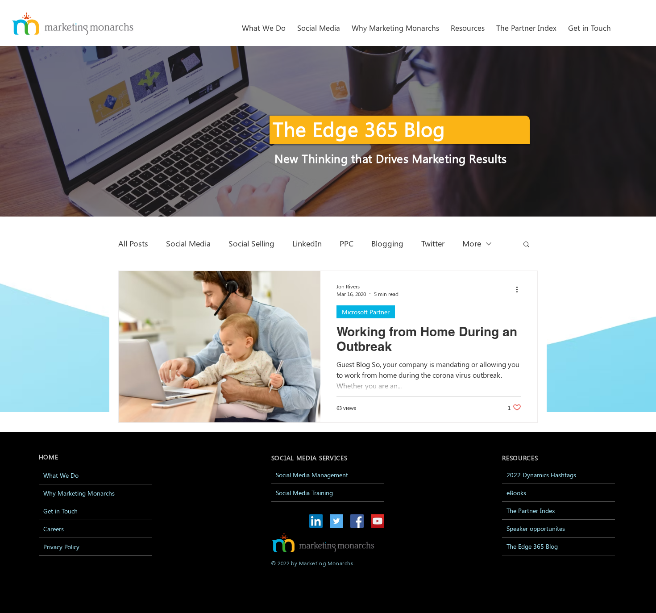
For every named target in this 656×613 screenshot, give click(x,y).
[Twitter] (336, 521)
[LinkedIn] (316, 521)
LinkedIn (307, 243)
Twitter (432, 243)
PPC (346, 243)
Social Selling (251, 243)
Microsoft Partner (366, 312)
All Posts (133, 243)
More (471, 243)
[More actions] (520, 289)
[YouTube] (377, 521)
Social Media (188, 243)
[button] (318, 24)
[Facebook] (357, 521)
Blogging (387, 243)
